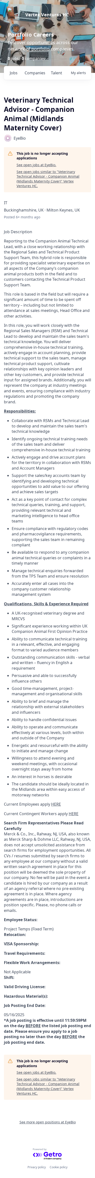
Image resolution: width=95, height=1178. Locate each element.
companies (35, 73)
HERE (56, 804)
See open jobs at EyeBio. (36, 165)
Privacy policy (37, 1167)
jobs (14, 73)
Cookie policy (58, 1167)
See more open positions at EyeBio (47, 1122)
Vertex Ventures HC (47, 15)
